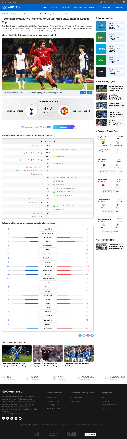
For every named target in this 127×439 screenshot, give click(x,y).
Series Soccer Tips (79, 7)
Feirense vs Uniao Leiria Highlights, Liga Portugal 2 (116, 114)
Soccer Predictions (107, 240)
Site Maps (105, 408)
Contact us (106, 401)
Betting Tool (94, 7)
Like (84, 92)
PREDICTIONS (107, 7)
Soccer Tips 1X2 (52, 405)
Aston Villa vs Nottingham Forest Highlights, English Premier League (46, 365)
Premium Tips (65, 7)
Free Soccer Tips (53, 401)
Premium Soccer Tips (108, 131)
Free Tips (54, 7)
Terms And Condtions (109, 405)
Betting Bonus (75, 401)
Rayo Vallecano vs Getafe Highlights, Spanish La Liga (115, 123)
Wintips (4, 14)
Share (89, 92)
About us (105, 398)
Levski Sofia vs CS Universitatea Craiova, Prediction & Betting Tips (116, 247)
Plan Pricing (119, 7)
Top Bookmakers (106, 18)
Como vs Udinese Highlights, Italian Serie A (77, 365)
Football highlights (14, 14)
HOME (45, 7)
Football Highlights (106, 81)
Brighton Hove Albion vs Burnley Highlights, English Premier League (15, 365)
